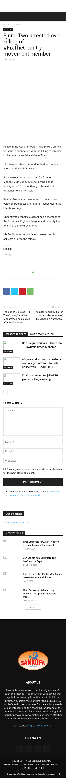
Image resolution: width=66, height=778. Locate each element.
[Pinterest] (22, 291)
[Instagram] (28, 748)
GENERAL (17, 24)
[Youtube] (46, 748)
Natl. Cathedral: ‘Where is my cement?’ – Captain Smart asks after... (39, 593)
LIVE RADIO (39, 768)
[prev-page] (5, 392)
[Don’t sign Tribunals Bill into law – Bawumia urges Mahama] (11, 347)
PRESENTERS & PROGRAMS (38, 760)
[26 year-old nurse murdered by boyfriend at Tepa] (5, 557)
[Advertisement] (33, 6)
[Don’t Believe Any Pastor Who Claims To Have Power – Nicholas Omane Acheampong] (5, 573)
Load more (32, 607)
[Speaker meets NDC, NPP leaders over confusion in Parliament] (5, 541)
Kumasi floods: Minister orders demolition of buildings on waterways (49, 315)
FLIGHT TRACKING (50, 764)
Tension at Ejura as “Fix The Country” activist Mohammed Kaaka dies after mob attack (16, 317)
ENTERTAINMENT (12, 764)
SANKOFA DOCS (31, 764)
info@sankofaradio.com (39, 725)
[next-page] (11, 392)
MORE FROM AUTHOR (42, 334)
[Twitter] (14, 291)
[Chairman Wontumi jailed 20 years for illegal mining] (11, 379)
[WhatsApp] (30, 291)
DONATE (26, 768)
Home (6, 24)
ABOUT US (17, 760)
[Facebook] (6, 291)
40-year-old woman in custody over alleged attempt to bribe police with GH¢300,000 (41, 363)
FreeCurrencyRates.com (16, 522)
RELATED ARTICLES (15, 334)
